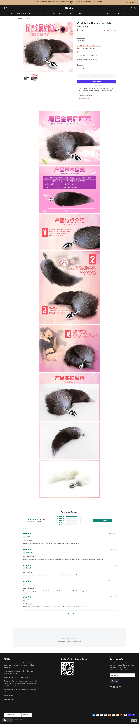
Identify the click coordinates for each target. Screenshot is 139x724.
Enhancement (63, 13)
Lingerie (47, 13)
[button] (60, 516)
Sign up (114, 681)
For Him (39, 13)
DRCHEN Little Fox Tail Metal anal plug (29, 19)
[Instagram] (117, 687)
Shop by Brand (111, 13)
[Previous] (24, 47)
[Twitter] (111, 687)
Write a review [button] (102, 520)
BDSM (54, 13)
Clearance (100, 13)
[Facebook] (114, 687)
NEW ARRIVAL (21, 13)
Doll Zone (81, 13)
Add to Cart (97, 76)
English (25, 714)
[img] (27, 534)
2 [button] (68, 613)
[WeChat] (120, 687)
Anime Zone (91, 13)
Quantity (80, 65)
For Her (31, 13)
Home (12, 13)
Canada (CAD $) (129, 2)
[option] (48, 46)
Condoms (72, 13)
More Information (123, 13)
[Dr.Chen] (69, 8)
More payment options (96, 85)
